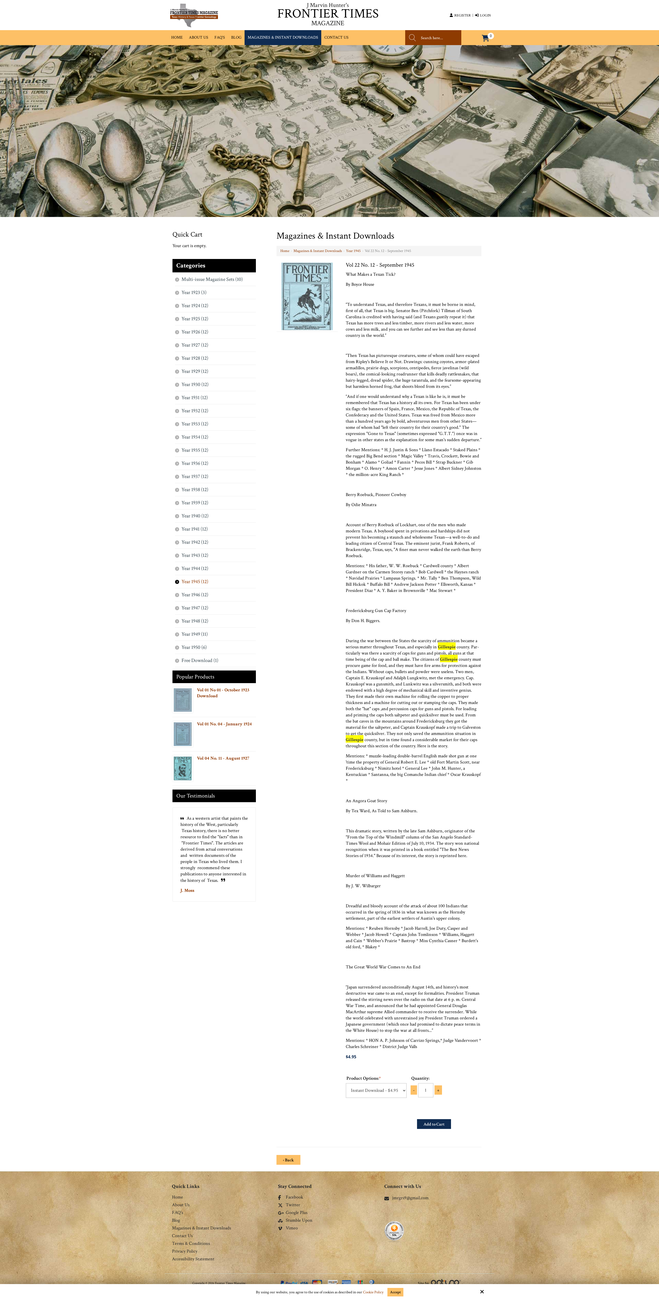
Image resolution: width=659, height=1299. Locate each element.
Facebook (294, 1197)
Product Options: (363, 1078)
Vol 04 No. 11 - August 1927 (223, 758)
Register (462, 15)
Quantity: (420, 1078)
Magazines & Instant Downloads (317, 250)
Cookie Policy (373, 1292)
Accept (395, 1292)
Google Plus (296, 1213)
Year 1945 (353, 250)
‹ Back (288, 1160)
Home (284, 250)
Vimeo (292, 1228)
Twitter (293, 1205)
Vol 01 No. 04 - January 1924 (224, 724)
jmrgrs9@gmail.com (410, 1198)
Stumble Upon (299, 1220)
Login (485, 15)
